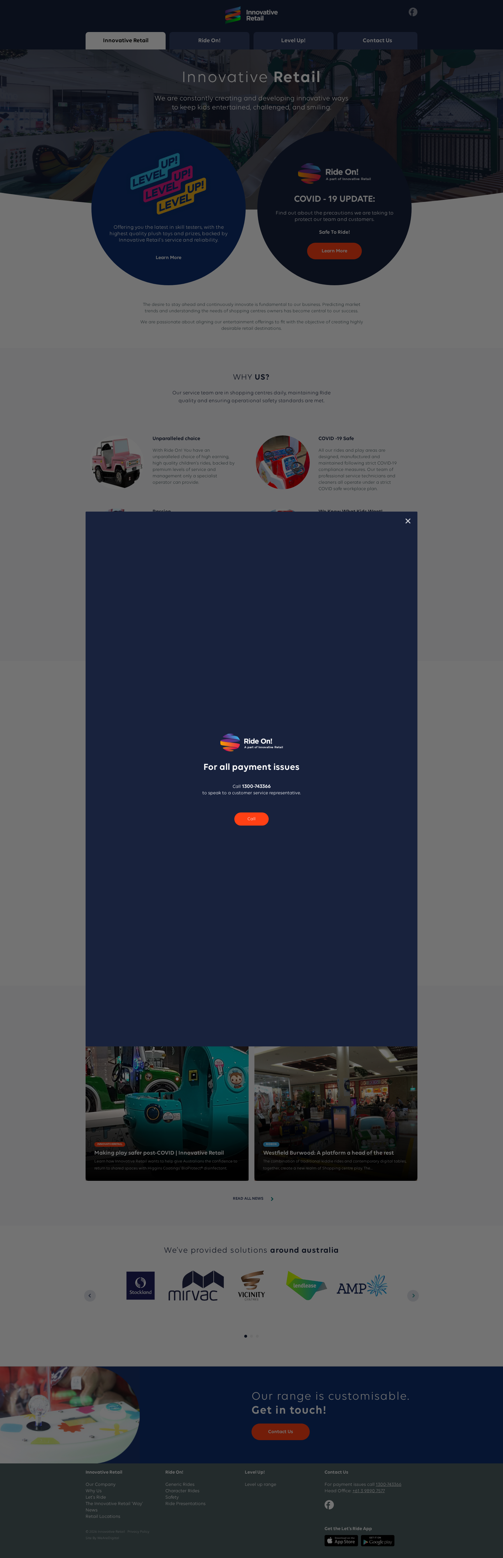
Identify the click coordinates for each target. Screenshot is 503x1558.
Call (251, 819)
